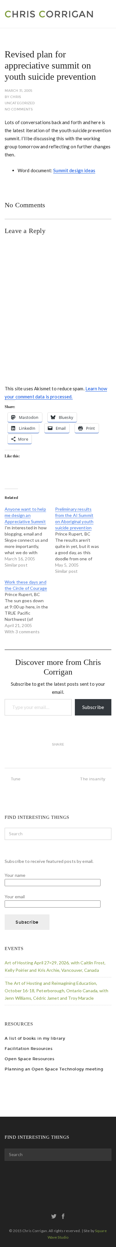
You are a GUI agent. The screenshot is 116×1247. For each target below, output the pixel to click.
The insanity (92, 779)
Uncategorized (20, 103)
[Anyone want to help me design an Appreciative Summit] (30, 537)
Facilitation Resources (29, 1048)
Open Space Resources (29, 1058)
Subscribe (93, 707)
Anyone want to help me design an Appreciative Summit (25, 515)
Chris (15, 97)
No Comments (19, 109)
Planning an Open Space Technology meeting (54, 1069)
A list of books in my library (35, 1038)
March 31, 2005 (18, 91)
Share (58, 744)
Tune (16, 779)
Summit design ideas (74, 170)
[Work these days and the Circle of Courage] (30, 607)
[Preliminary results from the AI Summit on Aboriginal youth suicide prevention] (80, 540)
